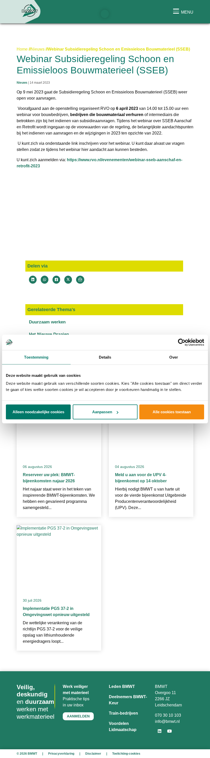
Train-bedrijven (123, 713)
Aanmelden (78, 716)
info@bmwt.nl (167, 721)
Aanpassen (102, 412)
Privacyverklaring (61, 753)
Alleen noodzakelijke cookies (38, 412)
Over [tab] (173, 357)
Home (22, 49)
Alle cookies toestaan (172, 412)
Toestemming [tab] (36, 357)
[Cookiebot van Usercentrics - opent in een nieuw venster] (181, 342)
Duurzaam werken (47, 322)
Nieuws (38, 49)
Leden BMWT (122, 686)
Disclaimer (93, 753)
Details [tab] (105, 357)
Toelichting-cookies (126, 753)
